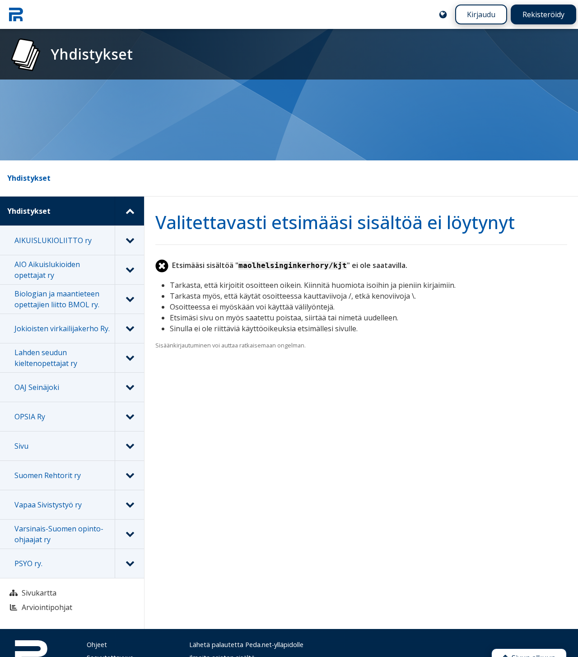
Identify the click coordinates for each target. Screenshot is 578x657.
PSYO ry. (28, 563)
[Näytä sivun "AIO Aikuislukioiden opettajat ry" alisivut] (129, 269)
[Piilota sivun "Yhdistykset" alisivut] (129, 211)
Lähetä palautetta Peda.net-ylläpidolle (246, 644)
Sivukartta (39, 593)
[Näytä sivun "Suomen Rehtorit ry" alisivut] (129, 475)
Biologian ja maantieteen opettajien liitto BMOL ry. (56, 299)
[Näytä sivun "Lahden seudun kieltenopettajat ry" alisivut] (129, 357)
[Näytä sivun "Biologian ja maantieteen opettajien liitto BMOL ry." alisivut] (129, 299)
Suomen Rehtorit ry (47, 475)
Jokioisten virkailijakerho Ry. (62, 328)
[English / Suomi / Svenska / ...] (443, 14)
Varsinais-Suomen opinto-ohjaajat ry (58, 534)
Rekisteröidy (543, 14)
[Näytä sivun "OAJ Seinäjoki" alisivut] (129, 387)
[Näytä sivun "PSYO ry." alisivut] (129, 563)
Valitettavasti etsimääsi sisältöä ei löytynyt (335, 222)
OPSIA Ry (29, 417)
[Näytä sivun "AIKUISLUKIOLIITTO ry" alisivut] (129, 240)
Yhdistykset (29, 178)
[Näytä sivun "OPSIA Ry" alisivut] (129, 416)
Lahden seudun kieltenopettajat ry (45, 357)
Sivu (21, 446)
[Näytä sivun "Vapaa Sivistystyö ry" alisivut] (129, 504)
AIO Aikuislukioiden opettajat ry (47, 269)
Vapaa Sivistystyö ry (48, 505)
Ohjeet (97, 644)
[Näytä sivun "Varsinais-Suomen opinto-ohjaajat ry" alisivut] (129, 534)
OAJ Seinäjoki (36, 387)
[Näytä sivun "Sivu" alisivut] (129, 446)
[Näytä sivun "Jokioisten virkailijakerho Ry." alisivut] (129, 328)
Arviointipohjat (47, 607)
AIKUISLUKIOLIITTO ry (53, 240)
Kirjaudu (481, 14)
